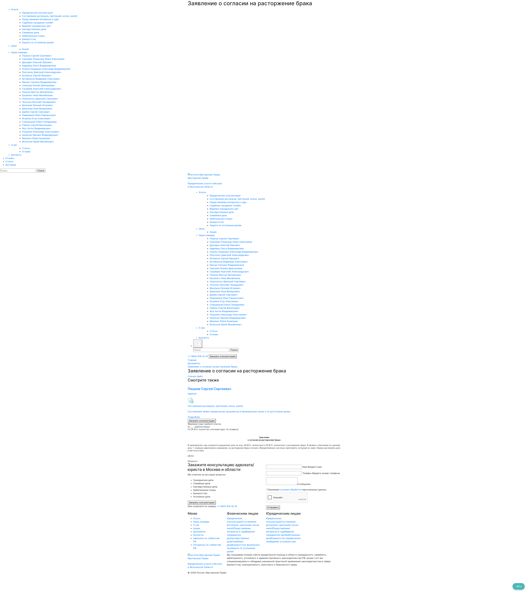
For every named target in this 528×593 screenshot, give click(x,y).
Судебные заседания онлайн (37, 22)
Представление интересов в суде (40, 19)
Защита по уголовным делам (38, 42)
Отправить (273, 507)
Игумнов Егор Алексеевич (36, 118)
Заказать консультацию (223, 356)
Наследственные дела (34, 29)
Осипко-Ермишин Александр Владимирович (46, 68)
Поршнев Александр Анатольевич (40, 131)
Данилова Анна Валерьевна (37, 108)
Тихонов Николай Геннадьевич (39, 102)
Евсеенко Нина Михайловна (37, 95)
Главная (192, 360)
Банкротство (29, 39)
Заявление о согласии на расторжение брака (212, 366)
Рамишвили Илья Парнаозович (39, 115)
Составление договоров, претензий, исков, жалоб (49, 16)
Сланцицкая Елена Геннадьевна (39, 121)
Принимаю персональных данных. (297, 489)
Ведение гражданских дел (36, 26)
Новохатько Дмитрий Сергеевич (40, 98)
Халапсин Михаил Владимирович (40, 135)
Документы (194, 363)
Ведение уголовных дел (283, 541)
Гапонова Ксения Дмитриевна (38, 85)
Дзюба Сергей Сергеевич (36, 111)
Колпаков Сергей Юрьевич (36, 75)
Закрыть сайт (30, 584)
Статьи (26, 148)
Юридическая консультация (37, 12)
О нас (14, 144)
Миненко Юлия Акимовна (36, 138)
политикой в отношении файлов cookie (317, 577)
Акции (25, 49)
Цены (14, 45)
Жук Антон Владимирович (36, 128)
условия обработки (290, 489)
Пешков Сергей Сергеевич (36, 55)
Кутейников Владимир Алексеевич (41, 78)
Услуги (14, 9)
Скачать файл (195, 376)
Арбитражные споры (33, 35)
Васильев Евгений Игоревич (37, 105)
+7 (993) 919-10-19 (198, 356)
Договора (11, 164)
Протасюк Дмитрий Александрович (41, 72)
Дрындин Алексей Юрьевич (37, 62)
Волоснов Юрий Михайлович (38, 141)
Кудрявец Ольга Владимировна (39, 65)
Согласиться (11, 584)
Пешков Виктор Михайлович (37, 92)
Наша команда (19, 52)
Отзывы (26, 151)
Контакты (16, 154)
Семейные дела (30, 32)
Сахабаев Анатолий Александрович (41, 88)
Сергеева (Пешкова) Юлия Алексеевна (43, 59)
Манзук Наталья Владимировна (39, 82)
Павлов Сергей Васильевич (37, 125)
